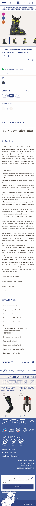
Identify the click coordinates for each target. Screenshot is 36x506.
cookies (19, 478)
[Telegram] (13, 442)
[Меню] (4, 3)
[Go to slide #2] (15, 40)
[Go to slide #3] (25, 40)
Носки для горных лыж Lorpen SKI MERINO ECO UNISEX (8, 389)
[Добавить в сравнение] (5, 416)
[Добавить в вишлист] (28, 59)
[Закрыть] (32, 478)
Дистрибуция (26, 463)
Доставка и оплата (24, 468)
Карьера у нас (26, 466)
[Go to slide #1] (5, 40)
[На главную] (18, 3)
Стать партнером (25, 461)
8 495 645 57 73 (9, 453)
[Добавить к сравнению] (32, 59)
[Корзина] (33, 3)
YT (22, 422)
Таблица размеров (29, 90)
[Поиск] (10, 3)
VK (5, 422)
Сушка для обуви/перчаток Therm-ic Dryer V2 (26, 389)
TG (14, 422)
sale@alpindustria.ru (10, 456)
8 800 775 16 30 (8, 450)
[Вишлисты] (29, 3)
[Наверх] (32, 421)
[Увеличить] (11, 108)
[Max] (5, 442)
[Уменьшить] (3, 108)
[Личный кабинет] (25, 3)
